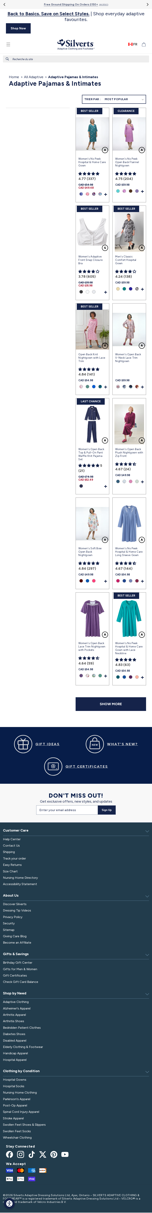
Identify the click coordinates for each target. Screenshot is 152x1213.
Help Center (12, 839)
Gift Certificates (15, 975)
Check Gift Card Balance (20, 982)
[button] (8, 44)
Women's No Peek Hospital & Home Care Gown (92, 162)
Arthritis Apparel (14, 1015)
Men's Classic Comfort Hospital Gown (125, 260)
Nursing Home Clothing (20, 1092)
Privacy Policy (12, 917)
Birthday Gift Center (17, 962)
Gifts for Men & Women (20, 969)
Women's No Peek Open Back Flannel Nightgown (127, 162)
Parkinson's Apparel (16, 1099)
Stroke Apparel (13, 1118)
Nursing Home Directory (20, 878)
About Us (11, 895)
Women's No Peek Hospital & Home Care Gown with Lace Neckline (128, 648)
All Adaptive (33, 77)
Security (9, 923)
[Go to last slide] (4, 4)
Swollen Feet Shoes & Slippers (24, 1125)
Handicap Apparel (15, 1053)
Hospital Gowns (14, 1079)
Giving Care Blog (15, 936)
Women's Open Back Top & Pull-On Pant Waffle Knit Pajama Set (91, 454)
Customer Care (15, 830)
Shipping (9, 852)
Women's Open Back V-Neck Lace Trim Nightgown (128, 358)
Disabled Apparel (14, 1040)
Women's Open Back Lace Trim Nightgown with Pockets (91, 646)
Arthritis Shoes (13, 1021)
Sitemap (8, 930)
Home (14, 77)
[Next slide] (147, 4)
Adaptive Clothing (16, 1002)
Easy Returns (12, 865)
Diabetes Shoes (14, 1034)
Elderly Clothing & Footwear (23, 1047)
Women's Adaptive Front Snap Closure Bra (90, 260)
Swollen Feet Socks (17, 1131)
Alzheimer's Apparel (16, 1008)
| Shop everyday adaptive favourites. (76, 16)
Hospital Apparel (15, 1060)
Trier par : (92, 99)
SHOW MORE (111, 704)
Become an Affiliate (17, 942)
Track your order (14, 858)
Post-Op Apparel (15, 1105)
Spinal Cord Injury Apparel (21, 1112)
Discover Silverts (15, 904)
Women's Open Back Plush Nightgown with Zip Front (129, 452)
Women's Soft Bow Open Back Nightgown (90, 552)
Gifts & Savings (16, 954)
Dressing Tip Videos (17, 910)
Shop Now (18, 28)
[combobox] (76, 59)
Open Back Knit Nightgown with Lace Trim (91, 358)
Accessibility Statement (20, 884)
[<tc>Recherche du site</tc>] (7, 59)
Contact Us (11, 845)
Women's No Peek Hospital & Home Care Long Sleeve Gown (128, 552)
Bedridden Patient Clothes (22, 1028)
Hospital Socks (13, 1086)
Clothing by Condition (21, 1071)
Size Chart (10, 871)
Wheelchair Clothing (17, 1137)
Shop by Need (14, 993)
